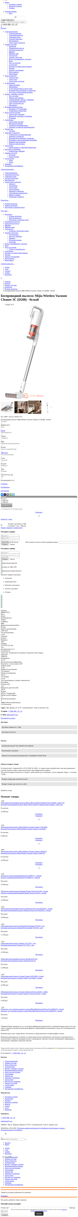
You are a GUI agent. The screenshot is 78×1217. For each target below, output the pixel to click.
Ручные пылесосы (11, 204)
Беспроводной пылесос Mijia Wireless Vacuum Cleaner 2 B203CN (23, 853)
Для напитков (13, 234)
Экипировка (13, 186)
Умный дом (9, 129)
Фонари (11, 68)
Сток (6, 269)
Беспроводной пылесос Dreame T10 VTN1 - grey (17, 945)
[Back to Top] (1, 1137)
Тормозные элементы (16, 197)
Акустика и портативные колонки (21, 92)
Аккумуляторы (14, 189)
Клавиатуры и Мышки (17, 151)
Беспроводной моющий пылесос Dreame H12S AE (18, 961)
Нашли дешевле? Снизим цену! (12, 528)
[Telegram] (13, 494)
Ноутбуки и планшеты (12, 149)
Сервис (7, 273)
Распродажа (9, 1098)
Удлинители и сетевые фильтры (20, 134)
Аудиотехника (10, 83)
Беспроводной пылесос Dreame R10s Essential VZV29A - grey (22, 928)
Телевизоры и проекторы (17, 111)
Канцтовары (13, 74)
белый (3, 431)
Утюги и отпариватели (17, 249)
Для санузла (13, 55)
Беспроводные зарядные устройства (21, 138)
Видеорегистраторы (16, 123)
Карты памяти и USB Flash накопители (22, 147)
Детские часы (13, 77)
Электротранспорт (11, 31)
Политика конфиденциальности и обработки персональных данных (41, 1128)
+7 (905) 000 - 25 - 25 (9, 24)
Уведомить (39, 887)
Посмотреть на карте (8, 718)
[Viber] (7, 494)
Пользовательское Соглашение (11, 1130)
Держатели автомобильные (18, 125)
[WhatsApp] (10, 494)
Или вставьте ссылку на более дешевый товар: (41, 542)
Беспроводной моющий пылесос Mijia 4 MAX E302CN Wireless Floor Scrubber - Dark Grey (32, 805)
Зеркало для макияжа (16, 70)
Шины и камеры (14, 195)
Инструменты (14, 72)
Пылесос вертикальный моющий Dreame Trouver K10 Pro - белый (23, 893)
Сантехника (13, 65)
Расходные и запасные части (15, 207)
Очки (11, 160)
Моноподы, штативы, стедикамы (20, 116)
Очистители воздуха (16, 50)
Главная (7, 281)
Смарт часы (13, 79)
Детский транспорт (15, 39)
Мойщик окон (14, 54)
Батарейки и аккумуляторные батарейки (23, 140)
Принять (39, 1213)
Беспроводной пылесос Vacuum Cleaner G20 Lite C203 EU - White (23, 994)
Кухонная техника (15, 240)
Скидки (7, 271)
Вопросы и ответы (15, 6)
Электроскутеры (14, 37)
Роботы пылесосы (11, 205)
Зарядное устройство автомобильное (21, 127)
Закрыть (12, 544)
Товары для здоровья (16, 98)
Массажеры (13, 105)
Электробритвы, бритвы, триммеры (21, 100)
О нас (7, 1108)
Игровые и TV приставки (18, 109)
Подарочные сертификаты (14, 166)
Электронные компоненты (18, 193)
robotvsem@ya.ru (12, 715)
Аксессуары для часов (16, 81)
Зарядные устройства (12, 133)
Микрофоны (13, 87)
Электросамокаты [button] (7, 264)
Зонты (11, 162)
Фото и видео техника (12, 112)
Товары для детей (11, 153)
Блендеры (12, 242)
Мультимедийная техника (14, 107)
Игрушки (12, 155)
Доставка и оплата (15, 4)
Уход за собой (13, 96)
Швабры (12, 52)
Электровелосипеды (16, 35)
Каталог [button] (3, 28)
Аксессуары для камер (16, 114)
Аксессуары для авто (16, 122)
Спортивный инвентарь (17, 101)
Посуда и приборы (15, 236)
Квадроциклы (14, 41)
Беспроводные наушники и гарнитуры (22, 90)
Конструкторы (14, 157)
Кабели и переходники (17, 144)
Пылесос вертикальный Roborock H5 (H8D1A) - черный (20, 877)
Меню (7, 2)
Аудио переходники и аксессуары (20, 89)
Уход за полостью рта (16, 103)
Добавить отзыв (6, 790)
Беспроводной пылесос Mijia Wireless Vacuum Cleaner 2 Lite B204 (23, 829)
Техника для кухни (15, 57)
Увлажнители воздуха (16, 48)
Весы (11, 61)
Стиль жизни (9, 158)
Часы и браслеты (11, 76)
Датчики (12, 131)
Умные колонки (14, 85)
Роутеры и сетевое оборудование (20, 66)
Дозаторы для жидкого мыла (19, 231)
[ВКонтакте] (2, 494)
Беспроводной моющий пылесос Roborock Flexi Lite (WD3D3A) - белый (26, 910)
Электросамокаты (15, 33)
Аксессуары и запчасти (17, 43)
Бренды (7, 1104)
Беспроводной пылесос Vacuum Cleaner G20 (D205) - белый (21, 978)
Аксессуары (9, 146)
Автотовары (9, 120)
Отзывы (12, 8)
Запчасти (12, 184)
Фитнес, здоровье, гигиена (14, 94)
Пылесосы (12, 46)
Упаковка (8, 164)
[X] (5, 494)
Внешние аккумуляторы (17, 142)
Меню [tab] (7, 1144)
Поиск (3, 22)
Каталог (7, 283)
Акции (7, 267)
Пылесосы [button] (4, 200)
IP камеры (12, 118)
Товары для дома (11, 44)
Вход (10, 13)
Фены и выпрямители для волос (20, 59)
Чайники (12, 238)
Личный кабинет (11, 11)
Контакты (8, 274)
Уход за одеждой (14, 63)
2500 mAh (4, 453)
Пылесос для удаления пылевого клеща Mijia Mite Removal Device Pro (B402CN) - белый (31, 1011)
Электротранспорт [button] (7, 169)
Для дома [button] (4, 211)
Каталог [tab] (7, 1143)
